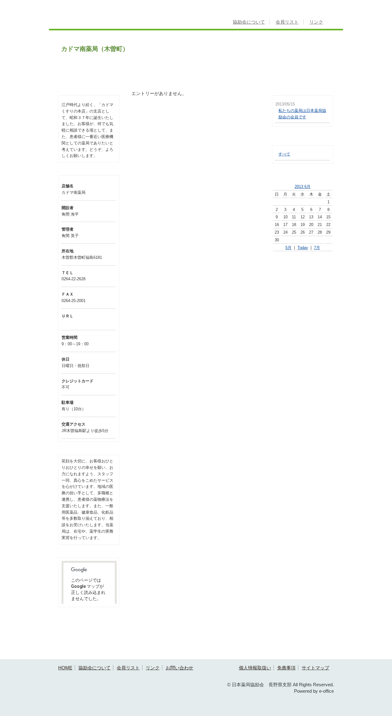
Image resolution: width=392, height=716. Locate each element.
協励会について (249, 22)
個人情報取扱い (255, 667)
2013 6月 (303, 186)
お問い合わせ (179, 667)
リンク (316, 22)
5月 (288, 247)
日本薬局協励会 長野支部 (110, 17)
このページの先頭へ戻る (316, 654)
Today (302, 247)
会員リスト (287, 22)
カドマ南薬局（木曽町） (95, 48)
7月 (317, 247)
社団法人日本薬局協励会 (302, 268)
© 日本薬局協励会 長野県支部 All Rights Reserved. (280, 684)
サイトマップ (315, 667)
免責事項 (286, 667)
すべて (284, 154)
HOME (65, 667)
